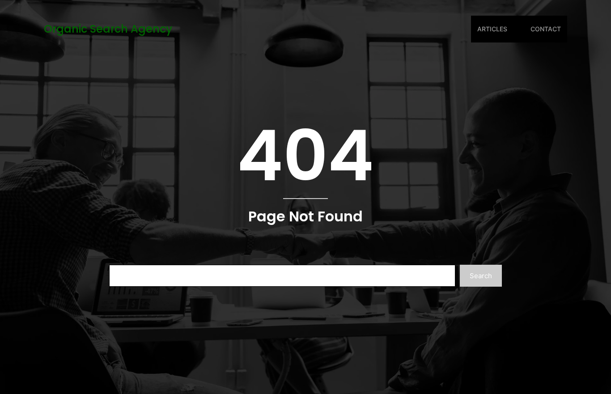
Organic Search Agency (108, 28)
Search (481, 275)
